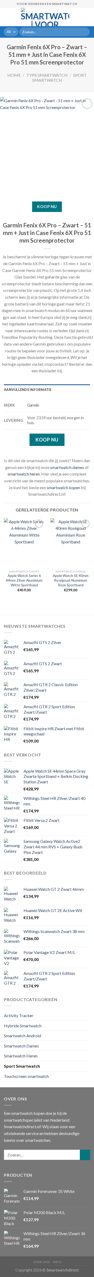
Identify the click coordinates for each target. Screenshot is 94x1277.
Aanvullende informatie (28, 390)
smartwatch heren (24, 473)
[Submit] (84, 32)
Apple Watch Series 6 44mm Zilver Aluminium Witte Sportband (24, 580)
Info (57, 1262)
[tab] (47, 389)
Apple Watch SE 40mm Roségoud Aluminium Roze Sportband (71, 580)
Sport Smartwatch (59, 78)
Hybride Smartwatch (23, 1025)
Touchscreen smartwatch (26, 1076)
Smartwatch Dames (21, 1045)
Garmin (33, 405)
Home (14, 75)
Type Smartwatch (47, 75)
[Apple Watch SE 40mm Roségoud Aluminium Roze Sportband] (70, 542)
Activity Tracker (18, 1015)
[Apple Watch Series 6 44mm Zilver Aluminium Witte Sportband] (24, 542)
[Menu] (7, 16)
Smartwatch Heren (21, 1055)
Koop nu (47, 206)
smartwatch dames (67, 467)
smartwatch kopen (63, 487)
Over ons (41, 1262)
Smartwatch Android (22, 1035)
